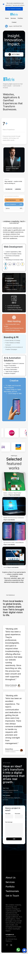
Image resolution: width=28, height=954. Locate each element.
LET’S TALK (14, 54)
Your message (8, 822)
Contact (14, 22)
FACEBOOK (9, 189)
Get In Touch (12, 895)
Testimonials (12, 891)
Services (13, 18)
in (11, 945)
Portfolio (20, 18)
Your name (7, 813)
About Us (10, 877)
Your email (17, 813)
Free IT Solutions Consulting (14, 8)
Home (7, 18)
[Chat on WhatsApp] (18, 950)
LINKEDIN (18, 189)
